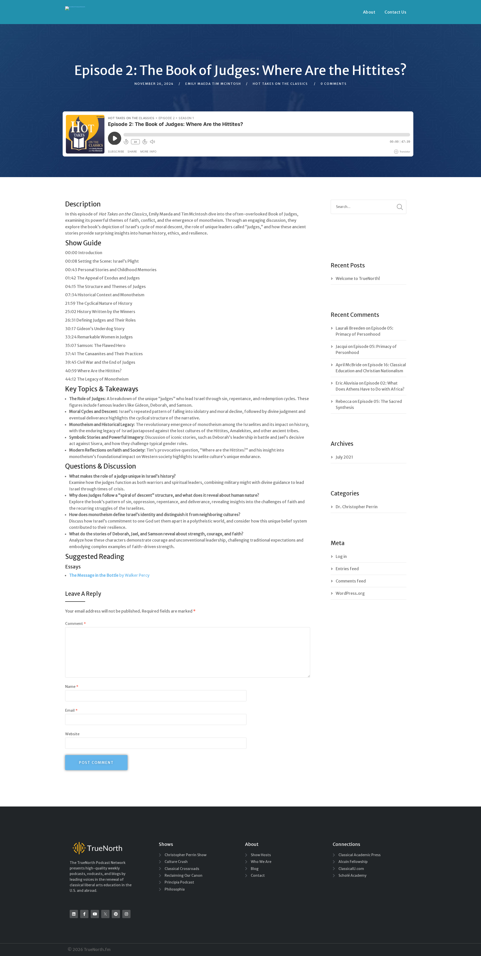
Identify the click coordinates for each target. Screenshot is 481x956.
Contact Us (395, 12)
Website (72, 734)
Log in (341, 556)
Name (71, 686)
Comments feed (351, 580)
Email (71, 710)
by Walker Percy (109, 575)
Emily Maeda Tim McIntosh (213, 84)
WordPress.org (350, 593)
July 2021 (344, 457)
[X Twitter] (105, 914)
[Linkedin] (74, 914)
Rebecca (343, 401)
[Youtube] (95, 914)
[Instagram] (126, 914)
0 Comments (334, 84)
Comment (75, 623)
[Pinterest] (116, 914)
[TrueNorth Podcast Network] (75, 8)
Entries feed (347, 568)
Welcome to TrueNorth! (358, 278)
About (369, 12)
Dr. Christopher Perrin (357, 506)
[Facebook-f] (84, 914)
